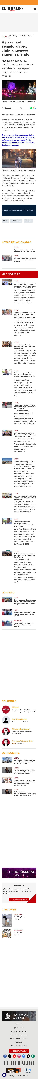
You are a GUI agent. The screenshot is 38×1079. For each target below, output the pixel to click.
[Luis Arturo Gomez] (6, 720)
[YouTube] (14, 1056)
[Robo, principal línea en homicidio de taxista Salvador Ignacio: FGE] (7, 354)
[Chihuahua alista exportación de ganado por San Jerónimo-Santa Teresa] (7, 568)
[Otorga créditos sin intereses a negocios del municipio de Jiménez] (7, 258)
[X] (9, 1056)
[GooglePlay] (33, 1056)
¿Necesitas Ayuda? (19, 1051)
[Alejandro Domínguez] (6, 731)
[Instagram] (19, 1056)
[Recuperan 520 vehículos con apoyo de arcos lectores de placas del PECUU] (7, 760)
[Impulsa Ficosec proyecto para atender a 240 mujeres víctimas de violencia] (7, 504)
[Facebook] (5, 1056)
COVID (28, 221)
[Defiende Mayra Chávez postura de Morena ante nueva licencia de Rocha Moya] (7, 792)
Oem (5, 221)
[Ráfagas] (6, 709)
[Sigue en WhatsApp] (31, 108)
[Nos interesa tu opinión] (19, 1016)
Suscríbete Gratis (19, 900)
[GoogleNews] (23, 1056)
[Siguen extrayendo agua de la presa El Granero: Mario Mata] (7, 249)
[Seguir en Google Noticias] (34, 108)
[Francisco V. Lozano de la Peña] (6, 742)
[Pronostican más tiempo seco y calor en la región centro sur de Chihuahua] (7, 414)
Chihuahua (16, 221)
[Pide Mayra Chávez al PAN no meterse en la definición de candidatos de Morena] (7, 770)
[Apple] (28, 1056)
